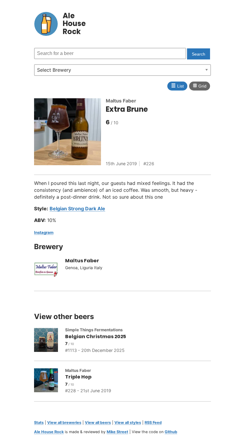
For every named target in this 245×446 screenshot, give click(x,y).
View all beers (98, 422)
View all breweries (64, 422)
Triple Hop (78, 376)
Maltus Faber (121, 101)
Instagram (43, 232)
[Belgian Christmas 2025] (49, 341)
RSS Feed (153, 422)
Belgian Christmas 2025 (95, 336)
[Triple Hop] (49, 381)
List (177, 85)
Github (171, 432)
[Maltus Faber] (49, 270)
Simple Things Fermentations (94, 329)
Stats (39, 422)
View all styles (127, 422)
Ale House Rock (49, 432)
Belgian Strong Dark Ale (77, 208)
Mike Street (117, 432)
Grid (199, 85)
